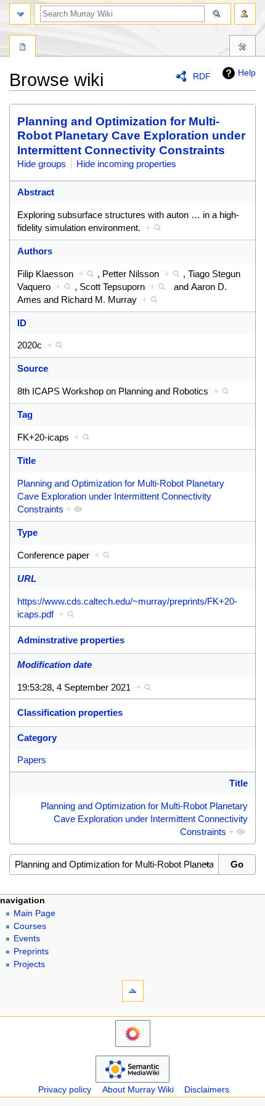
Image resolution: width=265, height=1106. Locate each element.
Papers (31, 760)
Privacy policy (64, 1089)
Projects (29, 964)
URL (26, 578)
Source (32, 368)
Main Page (34, 913)
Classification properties (70, 712)
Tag (25, 414)
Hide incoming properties (126, 164)
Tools (242, 47)
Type (27, 532)
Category (37, 737)
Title (26, 460)
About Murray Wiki (138, 1089)
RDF (202, 76)
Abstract (35, 192)
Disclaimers (206, 1089)
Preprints (31, 951)
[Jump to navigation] (20, 14)
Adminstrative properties (70, 640)
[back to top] (133, 991)
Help (247, 72)
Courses (30, 926)
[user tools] (245, 14)
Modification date (54, 664)
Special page (22, 47)
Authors (34, 251)
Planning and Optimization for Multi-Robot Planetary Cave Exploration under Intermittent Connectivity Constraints (131, 136)
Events (27, 938)
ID (21, 323)
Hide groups (41, 164)
